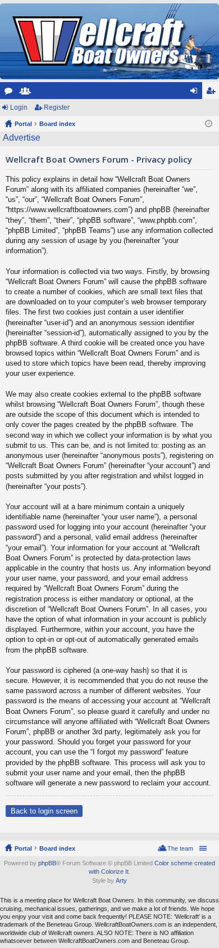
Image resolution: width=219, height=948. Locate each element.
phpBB (47, 863)
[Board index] (100, 41)
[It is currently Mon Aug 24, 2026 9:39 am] (208, 123)
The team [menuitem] (180, 848)
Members (27, 93)
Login (19, 107)
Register (57, 107)
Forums (10, 93)
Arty (121, 880)
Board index (57, 848)
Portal (23, 123)
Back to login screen (44, 811)
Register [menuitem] (213, 93)
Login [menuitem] (196, 93)
